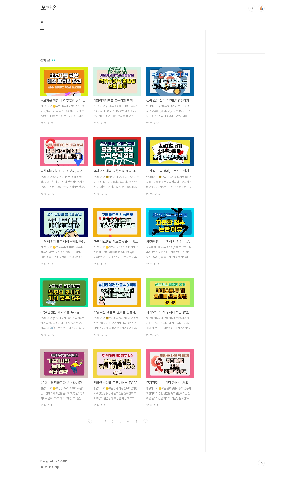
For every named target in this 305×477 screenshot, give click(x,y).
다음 (145, 421)
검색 (252, 8)
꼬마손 (48, 8)
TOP (261, 463)
